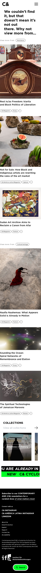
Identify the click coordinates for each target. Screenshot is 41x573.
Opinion (25, 182)
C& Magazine (5, 111)
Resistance (20, 40)
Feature (15, 231)
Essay (15, 111)
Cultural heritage (22, 244)
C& (5, 4)
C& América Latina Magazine (10, 182)
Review (25, 413)
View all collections (14, 427)
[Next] (36, 427)
